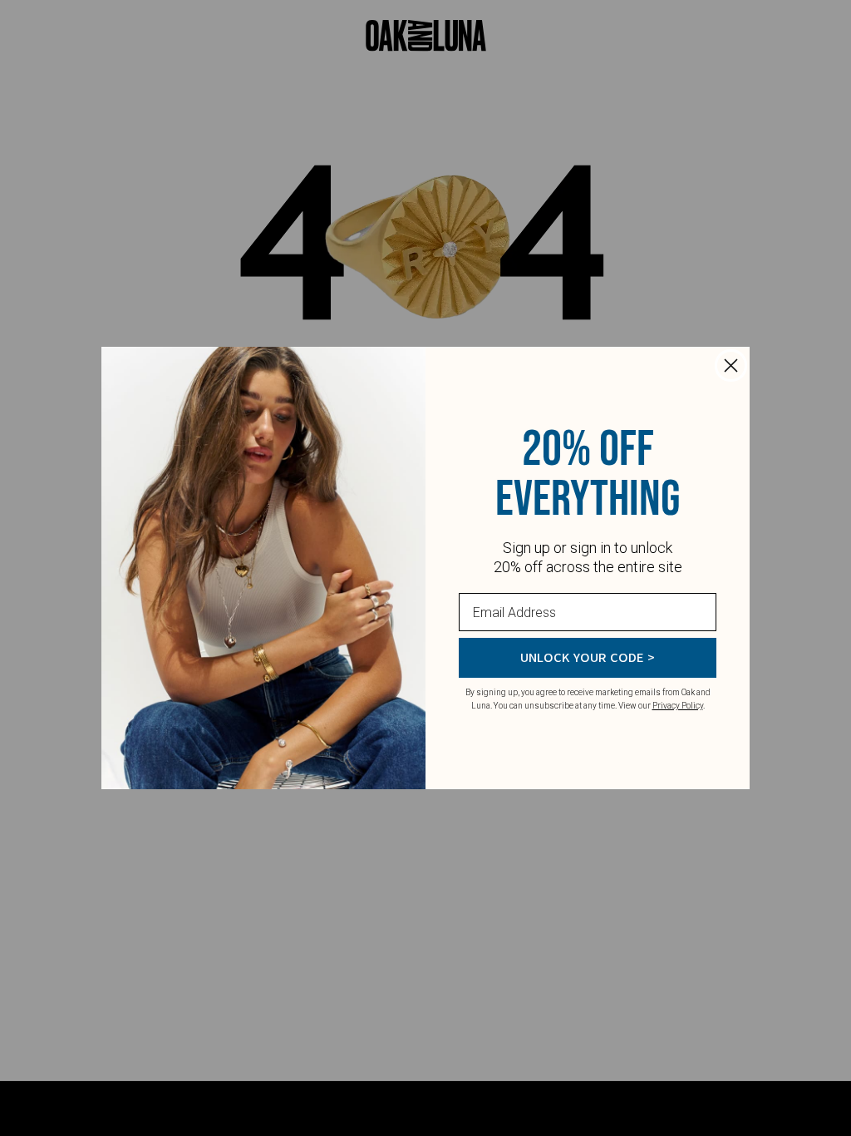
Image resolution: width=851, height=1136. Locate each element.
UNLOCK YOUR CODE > (587, 658)
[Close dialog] (730, 365)
